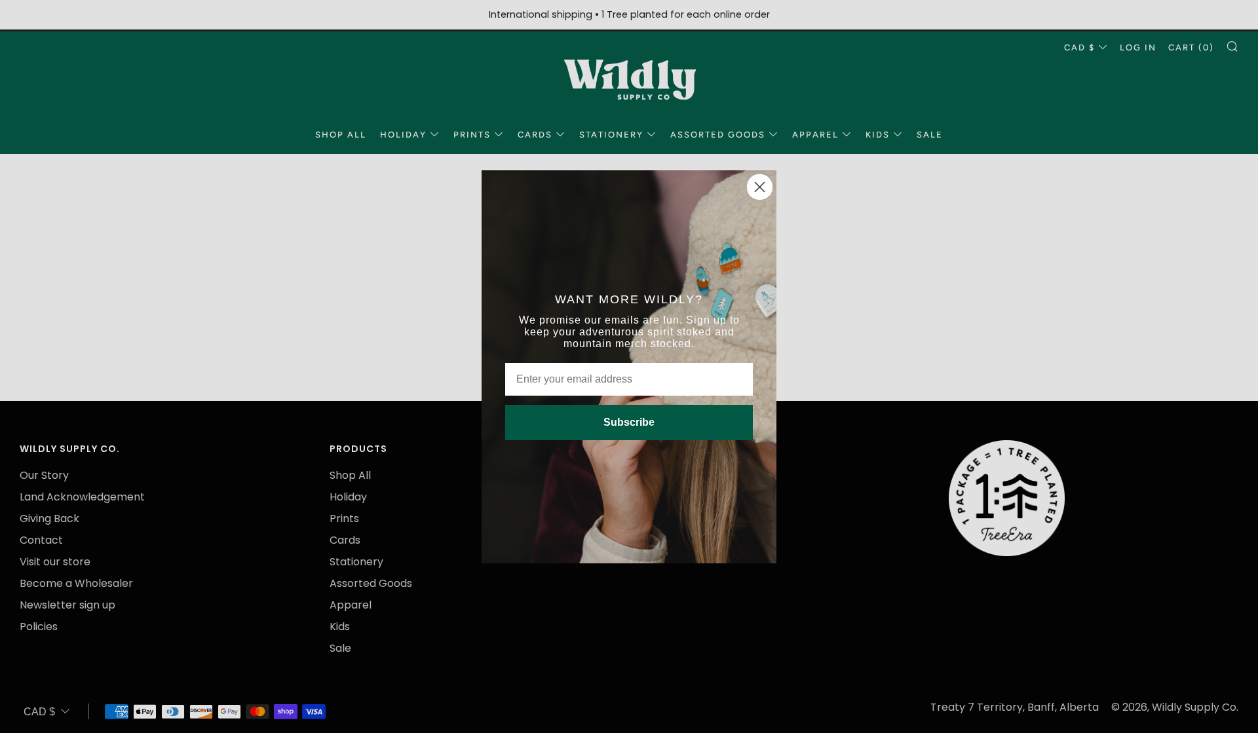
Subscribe (629, 422)
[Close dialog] (759, 187)
